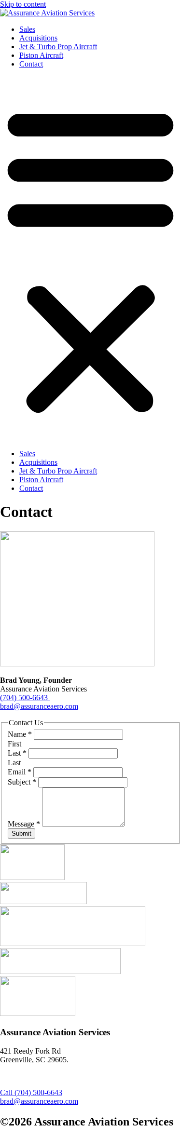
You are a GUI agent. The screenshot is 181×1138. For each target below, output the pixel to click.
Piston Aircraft (41, 55)
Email (19, 772)
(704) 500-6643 (25, 697)
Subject (22, 782)
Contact (31, 64)
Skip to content (23, 4)
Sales (27, 29)
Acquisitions (38, 38)
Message (24, 824)
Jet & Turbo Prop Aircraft (58, 46)
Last (17, 753)
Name (20, 734)
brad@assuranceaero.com (39, 706)
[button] (90, 259)
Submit (21, 833)
